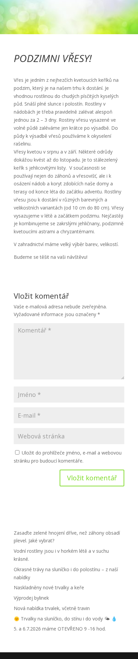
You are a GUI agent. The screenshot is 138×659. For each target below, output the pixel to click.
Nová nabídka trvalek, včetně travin (52, 608)
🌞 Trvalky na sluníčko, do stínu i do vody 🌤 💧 (65, 618)
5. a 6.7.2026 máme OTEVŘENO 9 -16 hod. (60, 628)
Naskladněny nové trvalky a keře (49, 587)
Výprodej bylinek (31, 598)
